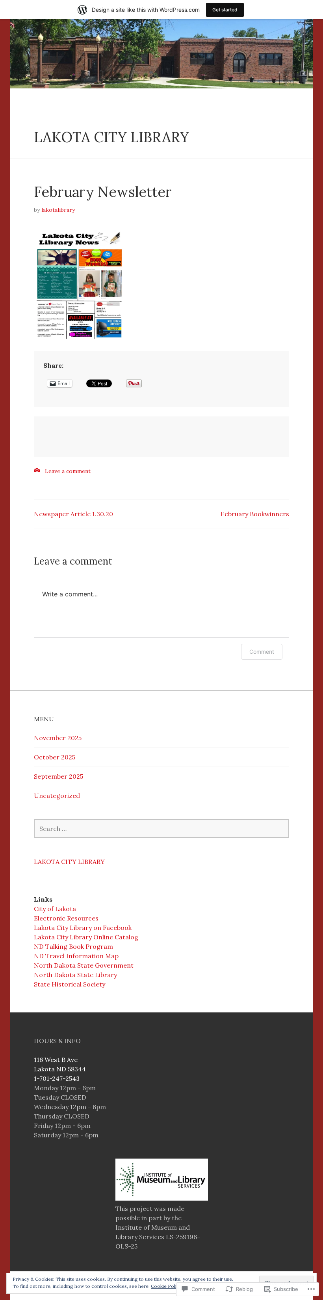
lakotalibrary (58, 209)
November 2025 (58, 738)
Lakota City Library (111, 137)
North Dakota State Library (75, 975)
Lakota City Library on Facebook (83, 927)
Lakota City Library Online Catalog (86, 937)
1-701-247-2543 (57, 1078)
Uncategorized (57, 795)
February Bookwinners (255, 514)
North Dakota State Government (84, 965)
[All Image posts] (37, 470)
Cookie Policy (166, 1286)
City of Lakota (55, 909)
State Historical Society (69, 984)
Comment (261, 651)
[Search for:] (161, 828)
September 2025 (58, 776)
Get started (225, 10)
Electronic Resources (66, 918)
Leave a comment (68, 471)
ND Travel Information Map (76, 956)
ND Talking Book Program (73, 946)
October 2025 (54, 757)
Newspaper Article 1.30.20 (73, 514)
